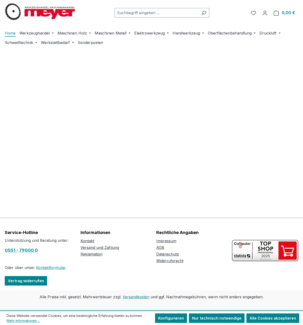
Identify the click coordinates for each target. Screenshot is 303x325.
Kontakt (87, 240)
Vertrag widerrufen (26, 280)
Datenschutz (167, 254)
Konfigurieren (171, 318)
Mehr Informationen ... (23, 321)
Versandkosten (136, 297)
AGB (160, 247)
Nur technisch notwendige (216, 318)
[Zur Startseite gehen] (40, 12)
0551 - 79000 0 (21, 250)
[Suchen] (203, 12)
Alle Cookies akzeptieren (273, 318)
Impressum (166, 240)
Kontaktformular (50, 267)
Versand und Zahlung (99, 247)
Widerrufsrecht (169, 260)
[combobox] (156, 12)
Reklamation (91, 254)
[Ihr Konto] (265, 12)
